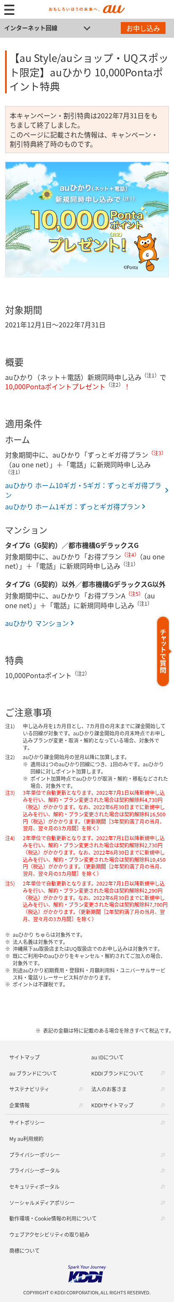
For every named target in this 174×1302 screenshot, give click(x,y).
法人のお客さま (109, 1088)
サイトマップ (24, 1057)
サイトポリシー (27, 1122)
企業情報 (19, 1105)
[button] (164, 651)
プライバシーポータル (34, 1170)
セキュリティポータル (34, 1186)
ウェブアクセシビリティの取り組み (49, 1234)
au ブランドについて (33, 1073)
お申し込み (143, 28)
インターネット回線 (30, 27)
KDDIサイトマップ (112, 1105)
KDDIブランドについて (117, 1073)
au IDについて (107, 1057)
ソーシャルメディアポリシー (42, 1202)
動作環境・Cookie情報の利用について (53, 1218)
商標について (24, 1250)
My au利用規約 (26, 1138)
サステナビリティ (29, 1088)
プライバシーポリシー (34, 1154)
